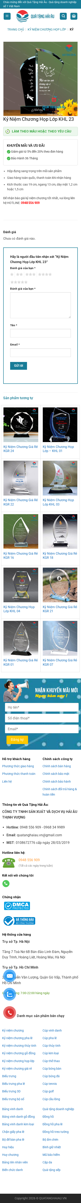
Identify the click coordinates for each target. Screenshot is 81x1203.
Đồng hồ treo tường (56, 1132)
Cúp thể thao (51, 1061)
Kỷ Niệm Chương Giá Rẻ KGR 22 (20, 502)
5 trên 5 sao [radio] (18, 282)
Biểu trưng (9, 1076)
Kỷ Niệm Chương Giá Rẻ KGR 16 (20, 556)
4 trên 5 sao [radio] (44, 274)
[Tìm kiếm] (63, 16)
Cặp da (47, 1162)
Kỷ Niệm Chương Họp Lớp (47, 29)
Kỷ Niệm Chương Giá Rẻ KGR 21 (60, 609)
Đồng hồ (48, 1116)
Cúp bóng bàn (52, 1068)
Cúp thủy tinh (51, 1045)
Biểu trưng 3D (11, 1091)
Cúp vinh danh (52, 1030)
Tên (13, 325)
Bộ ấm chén (50, 1139)
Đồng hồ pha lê (52, 1124)
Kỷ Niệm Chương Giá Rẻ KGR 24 (20, 449)
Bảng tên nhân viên (15, 1162)
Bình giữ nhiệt (52, 1147)
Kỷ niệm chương (13, 1030)
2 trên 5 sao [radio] (19, 274)
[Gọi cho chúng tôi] (6, 883)
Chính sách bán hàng (57, 766)
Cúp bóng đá (51, 1076)
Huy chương (10, 1154)
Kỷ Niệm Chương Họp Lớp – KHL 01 (58, 449)
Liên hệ (7, 781)
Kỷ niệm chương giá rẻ (17, 1068)
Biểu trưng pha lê (13, 1083)
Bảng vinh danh (12, 1109)
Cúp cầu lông (51, 1099)
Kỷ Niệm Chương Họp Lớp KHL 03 (58, 502)
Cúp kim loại (51, 1053)
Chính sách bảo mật (56, 773)
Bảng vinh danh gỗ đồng (18, 1116)
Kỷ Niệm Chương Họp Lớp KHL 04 (19, 609)
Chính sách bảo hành (57, 781)
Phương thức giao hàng (18, 766)
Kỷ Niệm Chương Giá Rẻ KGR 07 (60, 662)
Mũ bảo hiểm (51, 1154)
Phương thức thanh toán (18, 773)
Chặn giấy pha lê (13, 1132)
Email (15, 344)
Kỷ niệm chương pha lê (17, 1038)
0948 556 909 (30, 203)
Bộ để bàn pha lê (13, 1139)
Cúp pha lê (50, 1038)
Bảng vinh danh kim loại (18, 1124)
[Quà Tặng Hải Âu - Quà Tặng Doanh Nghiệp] (35, 16)
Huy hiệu (8, 1147)
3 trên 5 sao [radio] (30, 274)
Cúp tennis (50, 1083)
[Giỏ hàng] (73, 16)
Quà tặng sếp (51, 1170)
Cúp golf (48, 1091)
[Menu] (7, 16)
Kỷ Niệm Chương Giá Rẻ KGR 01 (20, 662)
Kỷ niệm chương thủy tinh (19, 1045)
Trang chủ (15, 29)
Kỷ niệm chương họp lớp (18, 1061)
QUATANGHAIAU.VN (53, 1198)
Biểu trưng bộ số (13, 1099)
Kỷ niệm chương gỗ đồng (18, 1053)
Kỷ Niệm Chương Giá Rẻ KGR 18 (60, 556)
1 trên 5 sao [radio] (11, 274)
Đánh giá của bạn (22, 268)
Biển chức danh (12, 1170)
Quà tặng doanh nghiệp (58, 1109)
